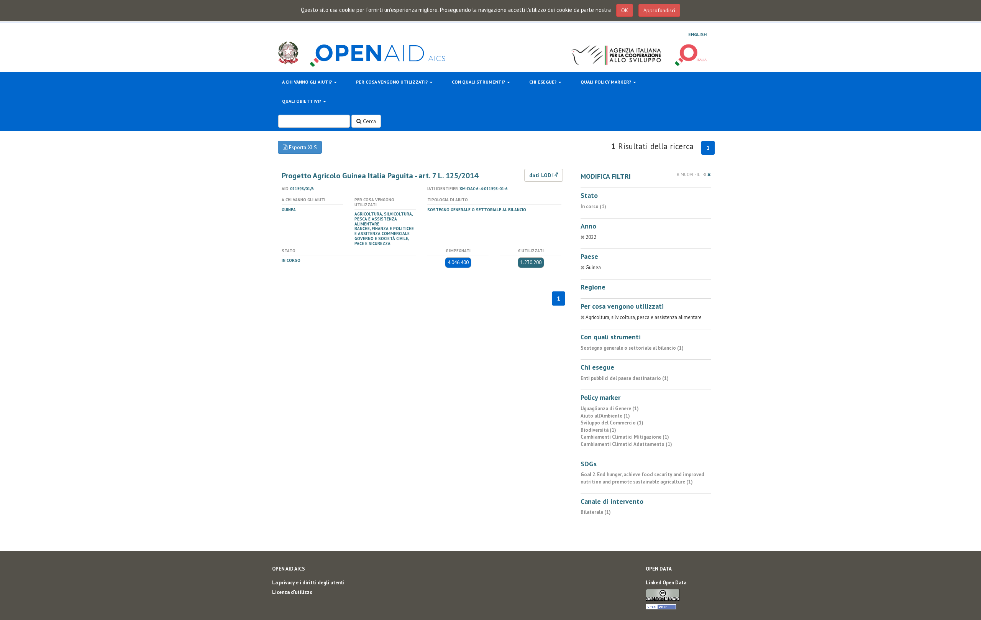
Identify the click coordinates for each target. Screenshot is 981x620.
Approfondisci (659, 10)
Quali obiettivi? (302, 101)
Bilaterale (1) (596, 512)
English (697, 34)
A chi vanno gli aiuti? (307, 82)
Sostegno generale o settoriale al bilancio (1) (632, 348)
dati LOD (541, 175)
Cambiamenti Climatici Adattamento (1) (626, 444)
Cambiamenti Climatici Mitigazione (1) (625, 437)
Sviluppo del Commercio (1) (612, 422)
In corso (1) (593, 206)
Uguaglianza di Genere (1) (610, 408)
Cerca (368, 121)
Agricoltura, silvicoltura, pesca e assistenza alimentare (383, 219)
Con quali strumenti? (479, 82)
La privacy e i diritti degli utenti (308, 582)
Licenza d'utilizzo (292, 592)
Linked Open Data (666, 582)
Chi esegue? (543, 82)
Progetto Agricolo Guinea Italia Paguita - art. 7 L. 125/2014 (380, 176)
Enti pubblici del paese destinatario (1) (625, 378)
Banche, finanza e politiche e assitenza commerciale (384, 231)
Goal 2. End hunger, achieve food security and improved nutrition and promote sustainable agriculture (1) (642, 478)
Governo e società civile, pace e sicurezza (381, 241)
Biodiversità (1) (598, 430)
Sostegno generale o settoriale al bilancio (476, 209)
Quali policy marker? (606, 82)
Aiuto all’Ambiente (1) (605, 416)
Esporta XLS (302, 147)
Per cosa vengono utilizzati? (392, 82)
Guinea (289, 209)
